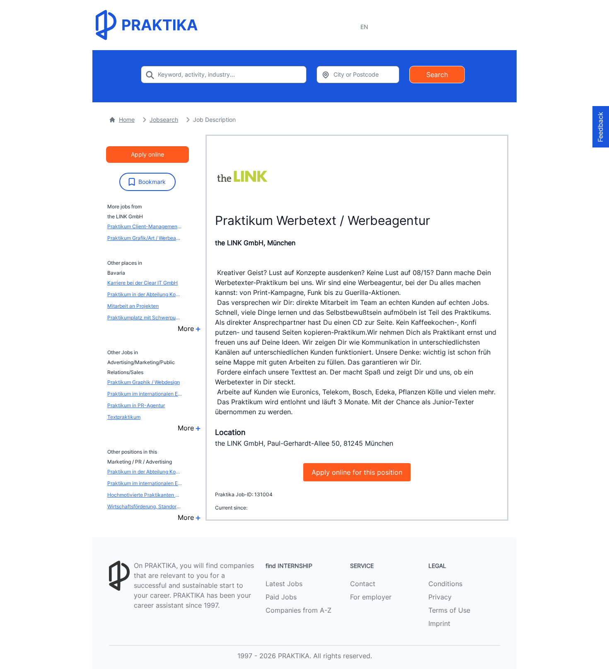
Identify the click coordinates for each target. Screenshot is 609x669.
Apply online (147, 154)
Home (127, 119)
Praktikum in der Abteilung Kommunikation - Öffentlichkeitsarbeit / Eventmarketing (144, 294)
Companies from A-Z (298, 610)
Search (437, 74)
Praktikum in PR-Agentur (136, 405)
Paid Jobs (281, 597)
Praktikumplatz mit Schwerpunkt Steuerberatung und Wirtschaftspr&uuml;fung (144, 317)
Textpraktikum (123, 417)
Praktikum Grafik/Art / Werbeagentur (144, 238)
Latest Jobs (284, 584)
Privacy (440, 597)
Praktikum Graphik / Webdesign (143, 382)
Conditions (445, 584)
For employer (371, 597)
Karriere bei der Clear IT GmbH (142, 283)
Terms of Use (449, 610)
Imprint (439, 623)
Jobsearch (164, 119)
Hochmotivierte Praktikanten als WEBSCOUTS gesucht (144, 495)
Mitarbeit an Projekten (133, 306)
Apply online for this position (357, 472)
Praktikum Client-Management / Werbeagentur (144, 226)
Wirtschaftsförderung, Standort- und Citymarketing (144, 506)
